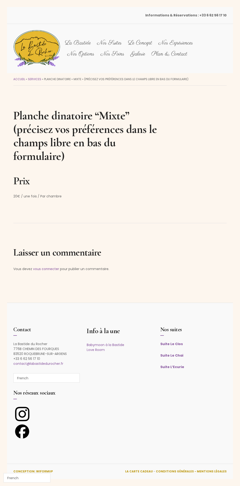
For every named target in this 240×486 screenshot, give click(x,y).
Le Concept (140, 43)
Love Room (96, 349)
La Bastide (78, 43)
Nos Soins (112, 54)
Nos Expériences (175, 43)
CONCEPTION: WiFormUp (33, 471)
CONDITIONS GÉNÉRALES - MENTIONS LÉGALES (191, 471)
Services (34, 79)
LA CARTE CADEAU (139, 471)
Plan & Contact (169, 54)
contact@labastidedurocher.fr (38, 363)
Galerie (138, 54)
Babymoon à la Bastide (105, 345)
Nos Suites (109, 43)
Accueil (19, 79)
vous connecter (46, 269)
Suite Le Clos (171, 344)
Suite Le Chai (171, 355)
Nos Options (80, 54)
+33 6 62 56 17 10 (213, 15)
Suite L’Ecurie (172, 367)
